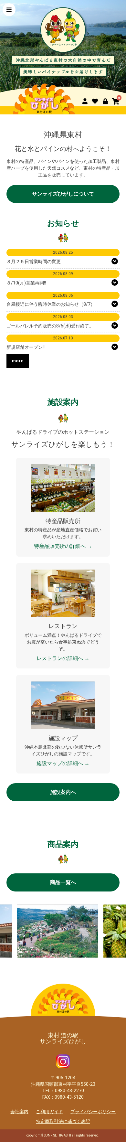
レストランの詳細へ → (63, 658)
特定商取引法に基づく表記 (63, 1121)
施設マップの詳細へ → (63, 763)
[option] (63, 47)
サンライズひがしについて (63, 194)
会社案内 (19, 1111)
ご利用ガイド (49, 1111)
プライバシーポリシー (93, 1111)
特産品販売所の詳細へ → (63, 546)
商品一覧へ (63, 882)
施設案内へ (63, 792)
